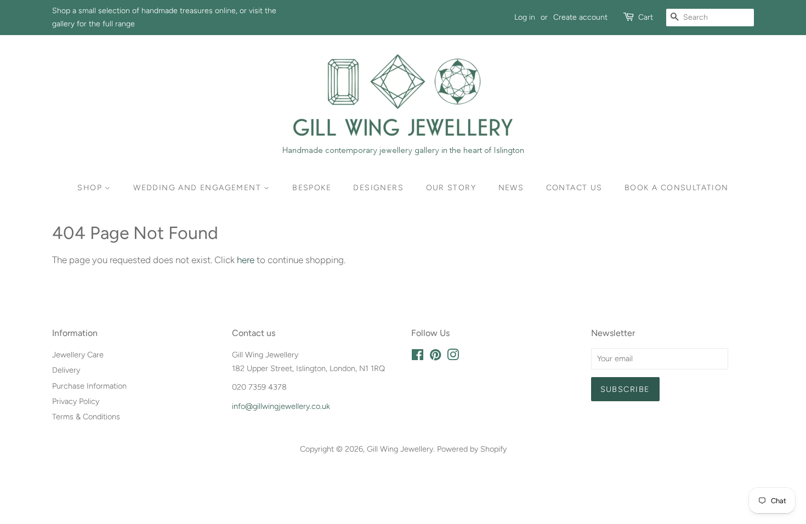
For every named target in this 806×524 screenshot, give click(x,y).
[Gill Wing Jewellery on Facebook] (417, 357)
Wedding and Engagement (198, 187)
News (511, 187)
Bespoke (311, 187)
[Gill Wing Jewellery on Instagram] (453, 357)
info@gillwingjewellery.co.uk (281, 406)
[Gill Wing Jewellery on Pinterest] (435, 357)
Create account (580, 17)
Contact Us (574, 187)
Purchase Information (89, 386)
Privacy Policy (75, 401)
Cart (645, 17)
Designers (378, 187)
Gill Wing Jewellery (400, 449)
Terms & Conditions (86, 417)
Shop (91, 187)
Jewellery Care (78, 355)
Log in (524, 17)
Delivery (66, 370)
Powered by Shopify (472, 449)
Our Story (451, 187)
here (245, 259)
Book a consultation (677, 187)
